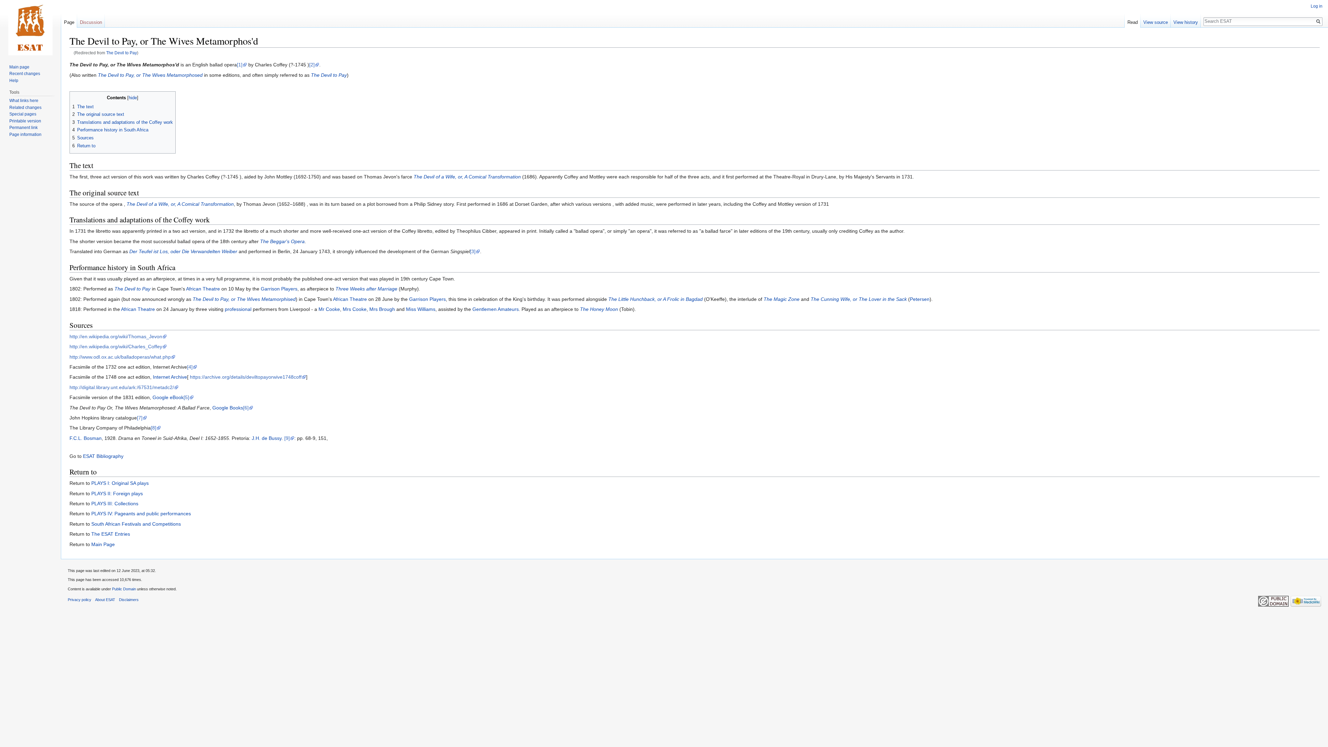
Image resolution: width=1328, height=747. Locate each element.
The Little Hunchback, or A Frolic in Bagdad (655, 299)
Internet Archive (170, 377)
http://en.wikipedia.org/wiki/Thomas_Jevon (116, 336)
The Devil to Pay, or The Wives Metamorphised (244, 299)
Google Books (227, 408)
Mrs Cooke (355, 309)
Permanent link (23, 127)
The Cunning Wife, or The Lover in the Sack (859, 299)
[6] (246, 408)
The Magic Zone (782, 299)
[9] (287, 438)
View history (1185, 22)
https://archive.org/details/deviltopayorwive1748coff (246, 377)
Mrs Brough (382, 309)
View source (1155, 22)
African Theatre (203, 289)
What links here (23, 100)
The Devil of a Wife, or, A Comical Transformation (467, 176)
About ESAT (105, 600)
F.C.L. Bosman (86, 438)
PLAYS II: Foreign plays (117, 493)
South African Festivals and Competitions (136, 524)
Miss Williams (420, 309)
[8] (153, 428)
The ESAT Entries (110, 534)
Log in (1316, 6)
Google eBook (168, 397)
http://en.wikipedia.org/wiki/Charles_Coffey (116, 346)
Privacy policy (79, 600)
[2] (312, 64)
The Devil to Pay (121, 52)
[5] (186, 397)
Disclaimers (129, 600)
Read (1132, 22)
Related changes (25, 107)
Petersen (920, 299)
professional (238, 309)
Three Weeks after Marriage (366, 289)
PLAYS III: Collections (114, 503)
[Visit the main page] (30, 27)
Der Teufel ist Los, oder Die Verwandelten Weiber (183, 251)
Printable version (25, 121)
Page (69, 22)
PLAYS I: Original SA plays (120, 483)
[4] (190, 367)
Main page (19, 67)
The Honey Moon (599, 309)
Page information (25, 134)
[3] (473, 251)
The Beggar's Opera (282, 241)
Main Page (103, 544)
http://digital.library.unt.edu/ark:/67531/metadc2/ (122, 387)
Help (13, 80)
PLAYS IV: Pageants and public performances (141, 513)
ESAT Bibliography (103, 456)
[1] (239, 64)
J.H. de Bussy (267, 438)
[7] (139, 418)
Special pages (22, 114)
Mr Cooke (329, 309)
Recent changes (24, 73)
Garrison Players (279, 289)
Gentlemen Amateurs (495, 309)
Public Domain (124, 589)
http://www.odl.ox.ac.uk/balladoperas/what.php (120, 357)
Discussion (91, 22)
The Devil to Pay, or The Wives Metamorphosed (150, 75)
